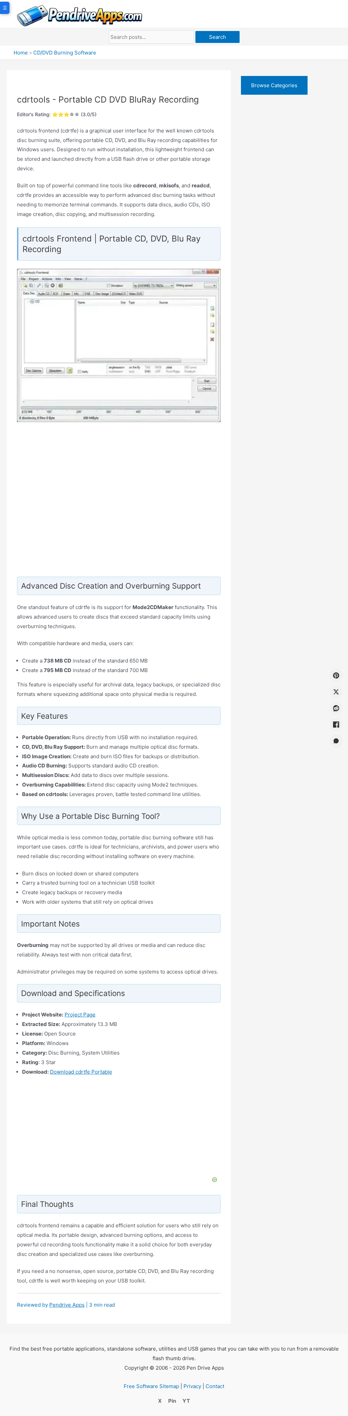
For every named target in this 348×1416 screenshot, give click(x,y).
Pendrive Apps (67, 1305)
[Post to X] (336, 691)
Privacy (192, 1386)
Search (217, 37)
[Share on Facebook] (336, 724)
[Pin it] (336, 675)
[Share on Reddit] (336, 708)
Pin (172, 1401)
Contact (215, 1386)
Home (21, 52)
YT (186, 1401)
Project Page (80, 1014)
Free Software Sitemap (151, 1386)
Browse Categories (274, 85)
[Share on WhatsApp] (336, 740)
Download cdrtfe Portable (81, 1072)
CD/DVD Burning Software (64, 52)
